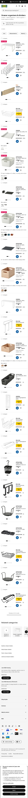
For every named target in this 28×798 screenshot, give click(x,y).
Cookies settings (14, 794)
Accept (14, 786)
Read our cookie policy (8, 783)
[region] (14, 780)
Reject (14, 790)
